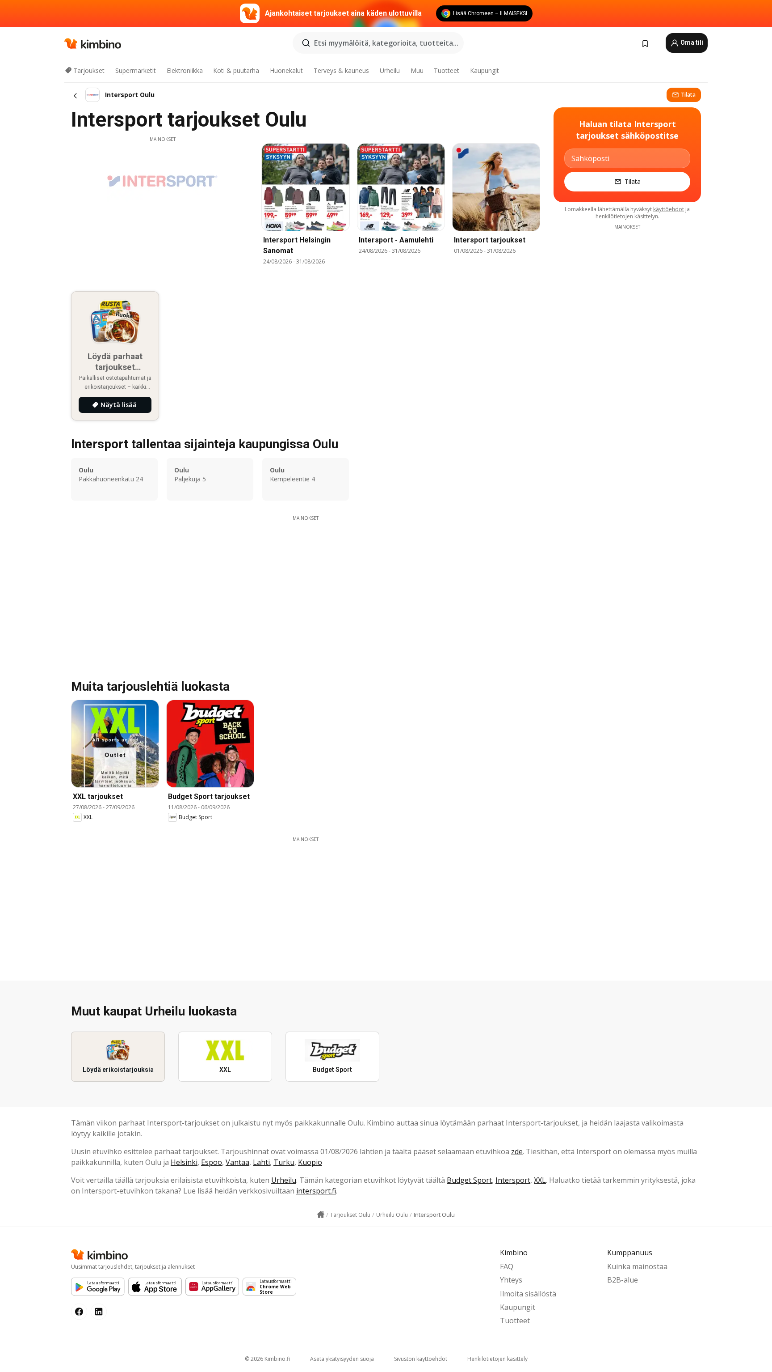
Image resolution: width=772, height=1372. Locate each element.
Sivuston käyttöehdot (420, 1359)
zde (517, 1151)
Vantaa (237, 1162)
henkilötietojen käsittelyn (627, 216)
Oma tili (691, 42)
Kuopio (310, 1162)
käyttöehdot (668, 209)
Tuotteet (446, 70)
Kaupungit (484, 70)
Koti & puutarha (236, 70)
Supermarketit (135, 70)
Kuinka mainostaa (637, 1266)
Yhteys (511, 1280)
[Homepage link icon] (320, 1214)
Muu (417, 70)
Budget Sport (469, 1180)
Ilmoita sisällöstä (528, 1294)
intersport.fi (316, 1191)
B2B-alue (622, 1280)
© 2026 (267, 1359)
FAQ (506, 1266)
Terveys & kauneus (341, 70)
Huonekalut (286, 70)
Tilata (688, 94)
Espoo (211, 1162)
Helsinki (184, 1162)
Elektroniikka (185, 70)
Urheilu (390, 70)
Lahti (261, 1162)
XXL (540, 1180)
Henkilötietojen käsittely (497, 1359)
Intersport (512, 1180)
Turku (283, 1162)
